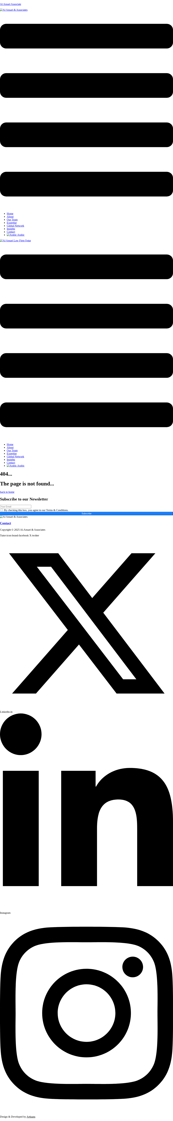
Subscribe (86, 513)
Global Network (15, 225)
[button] (86, 110)
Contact (11, 231)
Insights (11, 228)
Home (10, 213)
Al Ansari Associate (10, 4)
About (10, 216)
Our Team (12, 219)
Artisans (31, 1116)
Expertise (12, 222)
